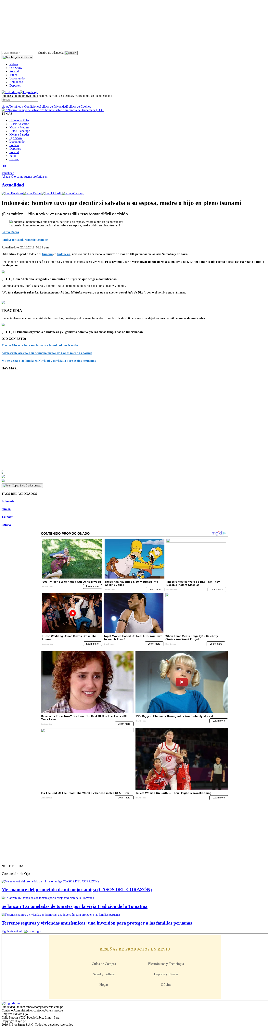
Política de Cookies (79, 106)
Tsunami (7, 517)
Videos (13, 64)
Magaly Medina (19, 127)
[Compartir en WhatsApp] (73, 193)
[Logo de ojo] (11, 92)
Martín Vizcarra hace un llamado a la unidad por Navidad (41, 345)
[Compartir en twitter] (32, 193)
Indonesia (63, 254)
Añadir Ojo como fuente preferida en (24, 176)
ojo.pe (5, 106)
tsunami (47, 254)
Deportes (15, 85)
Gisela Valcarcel (19, 124)
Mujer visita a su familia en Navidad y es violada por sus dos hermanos (49, 360)
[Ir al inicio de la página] (11, 859)
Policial (14, 71)
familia (6, 509)
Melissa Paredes (19, 134)
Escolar (14, 159)
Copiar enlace (33, 485)
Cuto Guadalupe (19, 131)
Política (14, 145)
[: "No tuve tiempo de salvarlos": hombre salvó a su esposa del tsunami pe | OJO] (53, 110)
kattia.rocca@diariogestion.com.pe (25, 239)
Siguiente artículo (12, 931)
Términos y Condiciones (24, 106)
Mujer (13, 75)
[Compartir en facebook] (12, 193)
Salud (13, 155)
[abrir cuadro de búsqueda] (71, 53)
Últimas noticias (19, 120)
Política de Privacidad (53, 106)
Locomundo (17, 78)
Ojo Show (15, 67)
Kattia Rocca (10, 232)
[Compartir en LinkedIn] (52, 193)
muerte (6, 524)
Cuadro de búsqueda (51, 52)
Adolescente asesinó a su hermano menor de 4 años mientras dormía (47, 353)
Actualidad (16, 82)
